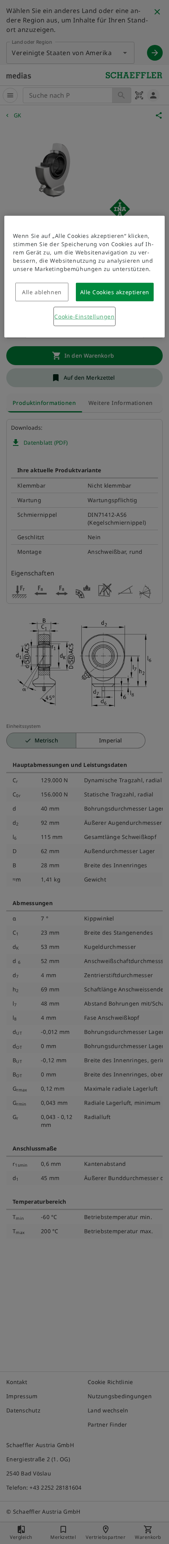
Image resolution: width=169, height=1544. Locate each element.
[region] (84, 277)
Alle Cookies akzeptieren (114, 292)
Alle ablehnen (41, 292)
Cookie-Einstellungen (84, 316)
